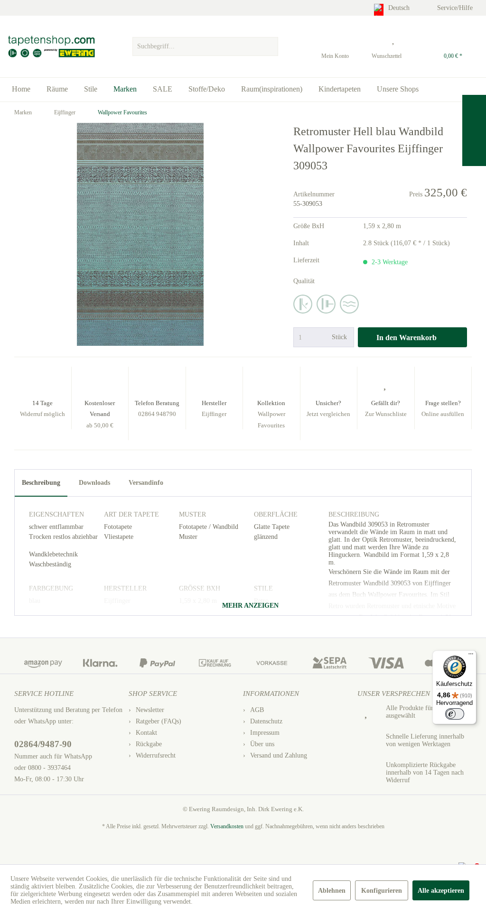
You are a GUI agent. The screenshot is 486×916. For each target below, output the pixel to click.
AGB (257, 709)
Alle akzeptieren (441, 890)
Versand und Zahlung (278, 755)
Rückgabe (149, 744)
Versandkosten (226, 826)
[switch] (454, 714)
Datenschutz (266, 721)
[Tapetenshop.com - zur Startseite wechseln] (51, 46)
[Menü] (471, 656)
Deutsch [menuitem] (399, 7)
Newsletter (150, 709)
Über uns (262, 744)
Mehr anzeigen (249, 605)
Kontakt (146, 732)
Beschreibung (41, 482)
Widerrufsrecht (156, 755)
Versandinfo (146, 482)
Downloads (94, 482)
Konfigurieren (381, 890)
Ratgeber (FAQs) (158, 721)
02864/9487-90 (43, 744)
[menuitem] (205, 44)
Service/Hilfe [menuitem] (456, 7)
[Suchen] (269, 46)
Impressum (265, 732)
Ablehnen (332, 890)
